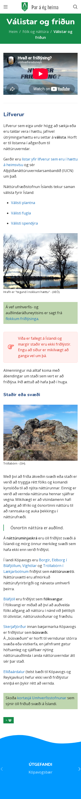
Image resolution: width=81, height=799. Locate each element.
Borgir (44, 559)
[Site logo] (41, 6)
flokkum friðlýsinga (22, 318)
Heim (13, 31)
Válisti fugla (21, 213)
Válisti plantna (23, 202)
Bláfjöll (9, 599)
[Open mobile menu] (5, 6)
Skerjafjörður (14, 626)
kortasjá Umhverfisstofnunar (41, 697)
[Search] (75, 6)
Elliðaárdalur (14, 671)
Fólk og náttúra (35, 31)
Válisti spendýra (24, 223)
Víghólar (29, 565)
